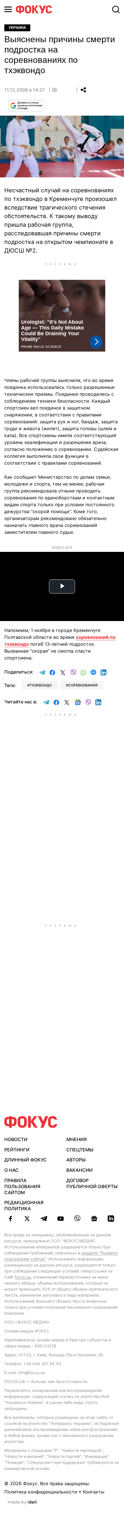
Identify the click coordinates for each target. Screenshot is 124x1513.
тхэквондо (41, 685)
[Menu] (8, 9)
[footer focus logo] (30, 1122)
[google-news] (94, 1218)
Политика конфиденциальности (40, 1492)
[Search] (116, 9)
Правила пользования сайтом (22, 1186)
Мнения (76, 1139)
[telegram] (44, 1218)
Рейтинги (16, 1150)
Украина (17, 28)
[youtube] (60, 1218)
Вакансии (79, 1170)
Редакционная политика (24, 1205)
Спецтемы (79, 1150)
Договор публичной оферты (92, 1183)
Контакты (93, 1492)
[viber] (77, 1218)
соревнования (82, 685)
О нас (11, 1170)
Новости (15, 1139)
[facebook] (10, 1218)
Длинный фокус (25, 1160)
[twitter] (27, 1218)
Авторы (76, 1160)
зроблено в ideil (22, 1502)
